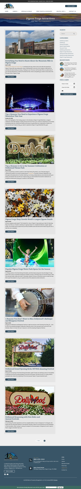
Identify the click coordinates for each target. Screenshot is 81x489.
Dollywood (31, 173)
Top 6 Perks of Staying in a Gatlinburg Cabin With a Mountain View (70, 69)
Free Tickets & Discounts (44, 11)
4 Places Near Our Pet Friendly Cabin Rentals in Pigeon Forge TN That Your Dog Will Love (70, 75)
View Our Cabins (68, 94)
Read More (11, 76)
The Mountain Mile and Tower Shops (13, 66)
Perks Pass (64, 465)
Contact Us (72, 11)
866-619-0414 (49, 1)
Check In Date (68, 83)
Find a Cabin (9, 471)
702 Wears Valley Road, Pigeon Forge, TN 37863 (45, 469)
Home (6, 11)
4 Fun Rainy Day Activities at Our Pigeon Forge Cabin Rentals (70, 64)
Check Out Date (68, 87)
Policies (55, 480)
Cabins (15, 11)
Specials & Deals (26, 11)
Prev (38, 441)
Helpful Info (61, 11)
